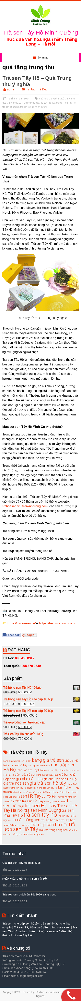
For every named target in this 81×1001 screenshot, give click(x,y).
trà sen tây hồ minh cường (34, 107)
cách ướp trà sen (25, 774)
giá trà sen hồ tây (47, 783)
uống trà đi (38, 834)
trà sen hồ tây (49, 923)
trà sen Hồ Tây (47, 102)
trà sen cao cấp (31, 102)
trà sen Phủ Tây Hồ (66, 102)
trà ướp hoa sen (50, 820)
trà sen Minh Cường (42, 810)
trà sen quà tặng (10, 107)
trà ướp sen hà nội (49, 824)
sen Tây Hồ (49, 796)
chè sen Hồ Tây (17, 765)
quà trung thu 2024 (12, 102)
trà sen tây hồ (40, 814)
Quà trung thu (67, 98)
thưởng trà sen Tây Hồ (55, 801)
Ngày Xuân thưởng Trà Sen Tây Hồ (24, 878)
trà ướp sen (23, 825)
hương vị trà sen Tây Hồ (14, 788)
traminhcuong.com (35, 506)
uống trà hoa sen (22, 834)
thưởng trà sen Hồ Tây (27, 801)
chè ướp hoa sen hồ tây (39, 765)
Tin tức (31, 89)
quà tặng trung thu (49, 98)
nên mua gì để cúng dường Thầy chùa (51, 792)
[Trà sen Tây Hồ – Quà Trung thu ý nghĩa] (40, 115)
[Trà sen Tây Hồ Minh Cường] (40, 5)
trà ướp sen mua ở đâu (51, 931)
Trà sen (7, 923)
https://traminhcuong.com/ (57, 623)
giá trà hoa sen (16, 783)
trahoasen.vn (11, 506)
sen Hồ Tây (31, 796)
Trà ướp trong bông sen (53, 830)
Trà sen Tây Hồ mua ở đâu (31, 927)
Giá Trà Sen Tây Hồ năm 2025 (21, 862)
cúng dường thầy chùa (47, 775)
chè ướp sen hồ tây (26, 923)
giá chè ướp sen (29, 779)
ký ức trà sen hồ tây (22, 792)
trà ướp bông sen (25, 820)
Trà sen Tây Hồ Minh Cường (40, 32)
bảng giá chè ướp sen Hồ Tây (17, 761)
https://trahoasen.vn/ (21, 623)
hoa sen (72, 783)
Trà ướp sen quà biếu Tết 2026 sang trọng (29, 894)
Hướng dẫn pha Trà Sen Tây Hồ (42, 788)
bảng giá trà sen (48, 760)
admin (11, 89)
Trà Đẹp (42, 89)
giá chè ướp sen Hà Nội (60, 779)
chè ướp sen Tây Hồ (29, 770)
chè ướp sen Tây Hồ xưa (53, 770)
